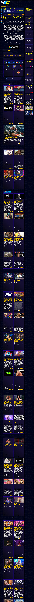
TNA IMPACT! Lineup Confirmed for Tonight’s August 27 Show (18, 112)
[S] (8, 14)
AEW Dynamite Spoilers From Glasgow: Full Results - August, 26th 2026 (18, 300)
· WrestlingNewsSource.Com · (5, 6)
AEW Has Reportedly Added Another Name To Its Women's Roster (8, 157)
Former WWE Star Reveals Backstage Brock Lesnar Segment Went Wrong (8, 566)
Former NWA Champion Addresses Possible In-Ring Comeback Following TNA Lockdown (18, 548)
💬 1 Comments (10, 230)
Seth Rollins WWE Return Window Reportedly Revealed (8, 548)
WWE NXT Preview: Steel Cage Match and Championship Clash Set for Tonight (18, 588)
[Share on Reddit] (17, 62)
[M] (9, 14)
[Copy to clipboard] (6, 62)
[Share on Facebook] (11, 62)
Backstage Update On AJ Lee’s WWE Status (8, 340)
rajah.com (8, 50)
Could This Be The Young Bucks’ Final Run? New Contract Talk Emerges (18, 486)
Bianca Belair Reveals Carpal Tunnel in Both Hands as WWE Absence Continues (18, 529)
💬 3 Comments (10, 476)
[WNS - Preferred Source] (13, 47)
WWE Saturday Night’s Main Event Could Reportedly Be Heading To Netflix (8, 359)
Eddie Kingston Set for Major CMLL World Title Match (8, 528)
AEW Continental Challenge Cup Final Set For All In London (8, 280)
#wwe (8, 55)
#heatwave (29, 28)
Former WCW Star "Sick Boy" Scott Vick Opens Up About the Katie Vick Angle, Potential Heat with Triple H (8, 446)
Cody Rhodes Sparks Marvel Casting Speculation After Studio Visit (18, 94)
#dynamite (29, 35)
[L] (10, 14)
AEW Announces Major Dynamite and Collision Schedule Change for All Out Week (8, 300)
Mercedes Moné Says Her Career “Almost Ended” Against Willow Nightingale (8, 239)
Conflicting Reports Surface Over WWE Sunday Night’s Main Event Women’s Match (8, 202)
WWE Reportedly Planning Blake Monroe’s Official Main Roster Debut (18, 201)
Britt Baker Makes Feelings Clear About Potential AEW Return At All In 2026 (18, 358)
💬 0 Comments (10, 103)
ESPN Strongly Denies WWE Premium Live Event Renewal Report (18, 445)
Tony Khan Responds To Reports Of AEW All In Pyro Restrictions (18, 280)
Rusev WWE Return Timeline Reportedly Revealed (7, 486)
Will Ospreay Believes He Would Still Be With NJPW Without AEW (18, 239)
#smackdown (29, 14)
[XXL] (13, 14)
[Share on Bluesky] (9, 62)
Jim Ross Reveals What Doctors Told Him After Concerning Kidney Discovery (8, 94)
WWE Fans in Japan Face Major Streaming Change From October (18, 465)
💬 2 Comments (21, 230)
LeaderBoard (19, 75)
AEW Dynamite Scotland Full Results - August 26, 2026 (18, 177)
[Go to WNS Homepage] (5, 3)
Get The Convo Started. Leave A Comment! (13, 78)
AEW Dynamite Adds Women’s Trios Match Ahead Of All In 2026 (7, 320)
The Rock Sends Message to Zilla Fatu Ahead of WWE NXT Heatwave (19, 340)
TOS (26, 104)
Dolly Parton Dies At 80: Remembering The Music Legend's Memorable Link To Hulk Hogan (8, 466)
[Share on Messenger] (14, 62)
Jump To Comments (7, 69)
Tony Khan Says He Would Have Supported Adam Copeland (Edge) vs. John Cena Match (18, 320)
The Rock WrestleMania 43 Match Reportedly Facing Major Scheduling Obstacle (18, 566)
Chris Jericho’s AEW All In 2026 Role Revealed (18, 259)
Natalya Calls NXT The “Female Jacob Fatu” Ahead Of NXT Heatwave (8, 402)
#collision (29, 81)
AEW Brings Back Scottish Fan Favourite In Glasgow (8, 259)
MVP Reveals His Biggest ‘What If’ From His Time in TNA (8, 504)
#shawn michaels (13, 55)
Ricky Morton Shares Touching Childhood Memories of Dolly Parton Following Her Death (18, 378)
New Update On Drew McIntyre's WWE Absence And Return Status (18, 504)
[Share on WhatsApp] (19, 62)
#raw (29, 22)
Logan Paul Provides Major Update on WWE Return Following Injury (8, 220)
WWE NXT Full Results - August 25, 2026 (18, 422)
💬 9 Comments (10, 597)
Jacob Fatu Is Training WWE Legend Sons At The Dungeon (8, 177)
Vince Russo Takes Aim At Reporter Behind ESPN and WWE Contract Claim (18, 220)
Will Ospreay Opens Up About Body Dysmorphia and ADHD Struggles (18, 157)
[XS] (7, 14)
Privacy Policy (29, 104)
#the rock (19, 55)
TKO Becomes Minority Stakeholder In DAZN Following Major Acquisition (8, 378)
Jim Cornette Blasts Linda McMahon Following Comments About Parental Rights (8, 588)
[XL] (11, 14)
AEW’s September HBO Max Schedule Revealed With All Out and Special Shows (8, 113)
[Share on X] (22, 62)
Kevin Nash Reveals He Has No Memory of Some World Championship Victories (18, 403)
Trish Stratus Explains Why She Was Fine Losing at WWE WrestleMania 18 (13, 138)
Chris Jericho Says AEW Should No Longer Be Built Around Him (8, 422)
